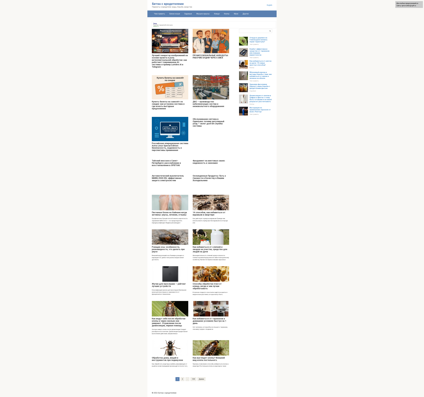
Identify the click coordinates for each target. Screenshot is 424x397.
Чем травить (159, 14)
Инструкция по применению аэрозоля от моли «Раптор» (260, 110)
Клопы (226, 14)
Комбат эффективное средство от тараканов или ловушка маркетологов (259, 52)
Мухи (236, 14)
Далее (201, 379)
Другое (246, 14)
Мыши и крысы (203, 14)
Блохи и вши (174, 14)
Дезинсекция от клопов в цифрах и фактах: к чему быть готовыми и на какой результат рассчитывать (261, 99)
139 (193, 379)
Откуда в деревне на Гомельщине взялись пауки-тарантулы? (258, 40)
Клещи (217, 14)
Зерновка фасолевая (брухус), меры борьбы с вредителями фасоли (260, 86)
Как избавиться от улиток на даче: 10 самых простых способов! (260, 63)
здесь (171, 25)
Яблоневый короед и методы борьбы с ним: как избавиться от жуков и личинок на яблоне (261, 75)
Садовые (188, 14)
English (269, 5)
